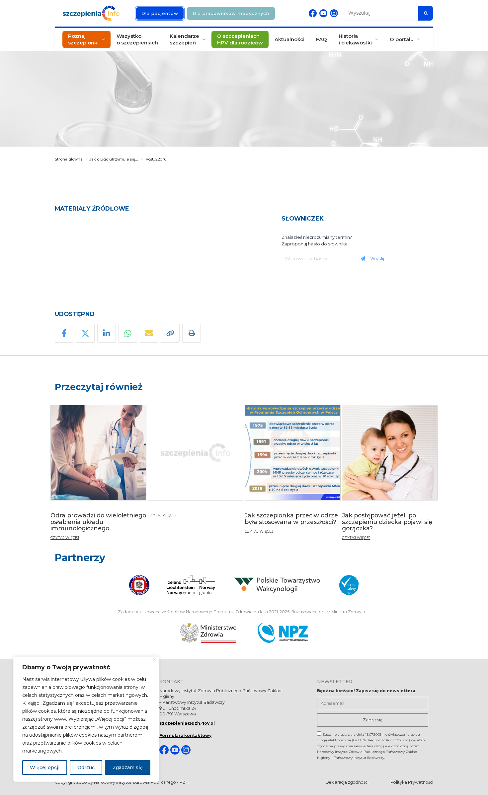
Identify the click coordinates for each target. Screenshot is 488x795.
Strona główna (69, 159)
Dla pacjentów (159, 13)
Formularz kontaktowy (185, 735)
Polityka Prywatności (411, 782)
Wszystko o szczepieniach (137, 39)
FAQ (321, 39)
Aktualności (289, 39)
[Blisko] (154, 659)
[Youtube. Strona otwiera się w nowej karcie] (323, 13)
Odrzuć (86, 767)
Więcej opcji (44, 767)
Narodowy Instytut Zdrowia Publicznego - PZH (141, 782)
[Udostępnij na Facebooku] (64, 333)
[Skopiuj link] (170, 333)
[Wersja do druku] (191, 333)
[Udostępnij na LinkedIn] (106, 333)
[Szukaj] (425, 13)
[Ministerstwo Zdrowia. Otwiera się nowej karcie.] (208, 633)
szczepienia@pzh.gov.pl (187, 723)
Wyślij (377, 258)
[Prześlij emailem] (149, 333)
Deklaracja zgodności (347, 782)
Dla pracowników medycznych (231, 13)
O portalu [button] (402, 39)
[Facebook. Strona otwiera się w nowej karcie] (313, 13)
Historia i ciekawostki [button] (355, 39)
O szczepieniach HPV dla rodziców (240, 39)
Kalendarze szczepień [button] (184, 39)
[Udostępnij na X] (85, 333)
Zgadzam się (128, 767)
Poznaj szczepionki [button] (83, 39)
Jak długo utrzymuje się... (113, 159)
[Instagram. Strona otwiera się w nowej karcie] (334, 13)
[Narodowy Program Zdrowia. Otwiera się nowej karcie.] (282, 633)
